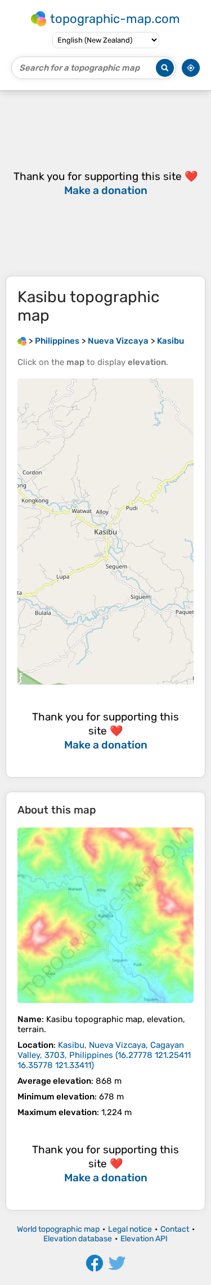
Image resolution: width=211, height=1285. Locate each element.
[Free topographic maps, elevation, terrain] (21, 341)
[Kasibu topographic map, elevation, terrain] (105, 915)
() (104, 1055)
